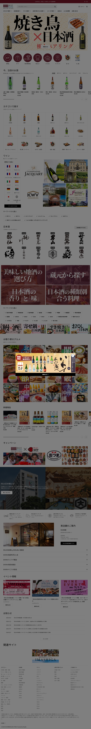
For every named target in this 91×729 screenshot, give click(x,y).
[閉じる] (72, 355)
